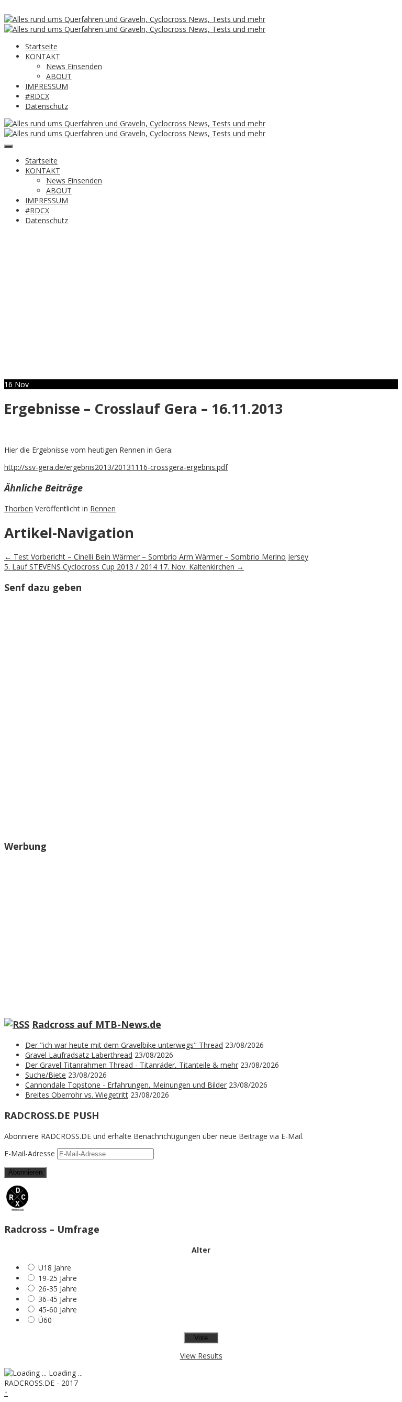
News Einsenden (74, 66)
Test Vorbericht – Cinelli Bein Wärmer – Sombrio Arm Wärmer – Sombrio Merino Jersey (156, 557)
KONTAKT (42, 56)
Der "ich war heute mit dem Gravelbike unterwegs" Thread (124, 1045)
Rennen (103, 508)
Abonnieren (25, 1172)
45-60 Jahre (57, 1310)
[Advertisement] (201, 306)
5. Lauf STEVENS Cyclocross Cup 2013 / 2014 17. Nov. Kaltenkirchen (124, 567)
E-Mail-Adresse (30, 1153)
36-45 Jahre (57, 1299)
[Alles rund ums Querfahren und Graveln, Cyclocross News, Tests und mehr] (134, 19)
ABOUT (59, 76)
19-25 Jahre (57, 1278)
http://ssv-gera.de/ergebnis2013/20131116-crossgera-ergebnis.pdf (116, 467)
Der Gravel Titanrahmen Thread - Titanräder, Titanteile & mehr (131, 1065)
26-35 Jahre (57, 1289)
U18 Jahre (54, 1268)
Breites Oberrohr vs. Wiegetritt (76, 1095)
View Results (201, 1356)
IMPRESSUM (46, 86)
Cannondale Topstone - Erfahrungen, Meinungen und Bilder (126, 1085)
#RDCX (37, 96)
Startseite (41, 46)
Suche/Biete (45, 1075)
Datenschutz (46, 106)
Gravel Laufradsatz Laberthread (78, 1055)
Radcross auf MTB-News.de (96, 1024)
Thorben (18, 508)
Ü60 (45, 1320)
